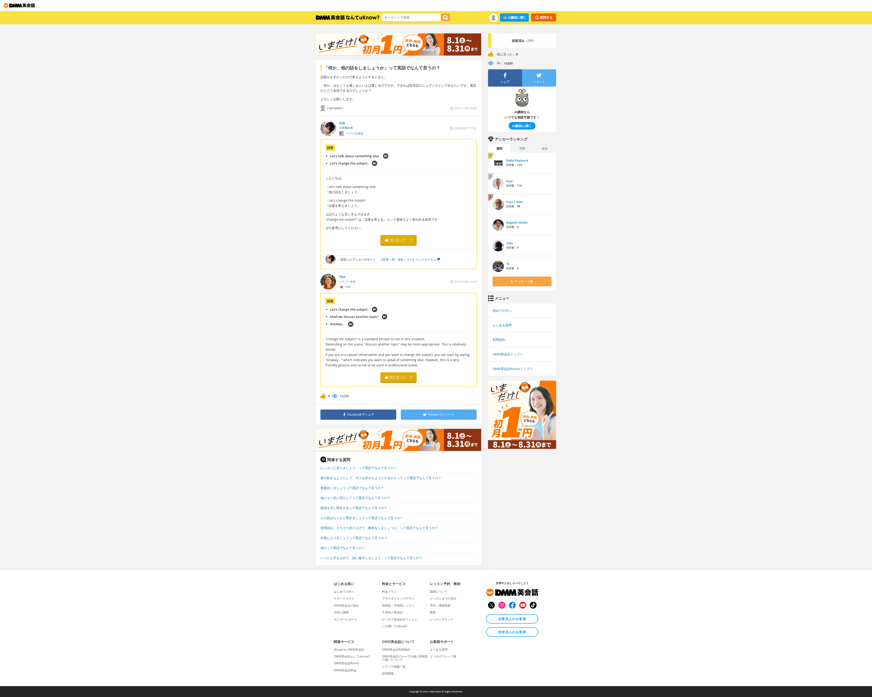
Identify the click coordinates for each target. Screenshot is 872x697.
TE (507, 264)
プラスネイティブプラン (398, 598)
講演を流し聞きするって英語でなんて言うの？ (353, 508)
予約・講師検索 (440, 605)
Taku (509, 243)
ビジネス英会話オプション (399, 619)
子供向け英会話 (392, 612)
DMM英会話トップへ (508, 354)
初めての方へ (502, 310)
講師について (439, 592)
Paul (509, 181)
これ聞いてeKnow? (394, 626)
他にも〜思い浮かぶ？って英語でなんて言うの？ (355, 498)
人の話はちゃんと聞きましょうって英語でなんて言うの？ (361, 518)
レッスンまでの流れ (443, 598)
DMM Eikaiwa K (517, 160)
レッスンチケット (441, 619)
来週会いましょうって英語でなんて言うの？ (352, 488)
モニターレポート (345, 619)
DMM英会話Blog (345, 670)
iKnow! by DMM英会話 (349, 649)
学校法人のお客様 (512, 632)
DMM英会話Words (346, 663)
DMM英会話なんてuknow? (352, 656)
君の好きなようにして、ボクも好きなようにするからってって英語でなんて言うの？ (380, 478)
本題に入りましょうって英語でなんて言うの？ (353, 538)
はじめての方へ (344, 592)
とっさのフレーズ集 (443, 656)
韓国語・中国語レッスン (398, 605)
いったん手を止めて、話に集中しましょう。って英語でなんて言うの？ (371, 558)
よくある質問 (502, 325)
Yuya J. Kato (514, 202)
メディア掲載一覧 (394, 667)
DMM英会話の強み (346, 605)
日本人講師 (341, 612)
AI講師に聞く (517, 17)
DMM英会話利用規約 (396, 649)
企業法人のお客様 (512, 619)
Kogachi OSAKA (517, 222)
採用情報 (388, 673)
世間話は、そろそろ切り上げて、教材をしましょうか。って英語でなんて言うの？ (379, 528)
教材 (433, 612)
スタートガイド (344, 598)
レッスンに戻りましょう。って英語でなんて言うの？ (358, 468)
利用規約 (499, 339)
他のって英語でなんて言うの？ (342, 548)
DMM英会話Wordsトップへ (513, 369)
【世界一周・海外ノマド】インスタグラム (408, 259)
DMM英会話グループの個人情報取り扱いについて (405, 658)
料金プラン (389, 592)
